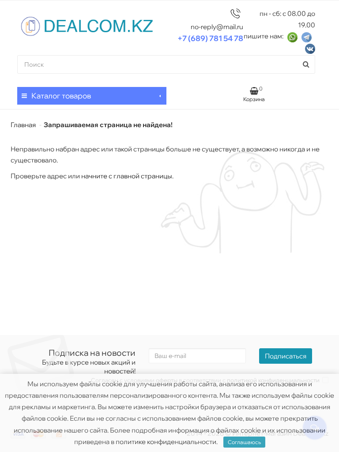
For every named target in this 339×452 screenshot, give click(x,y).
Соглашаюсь (244, 442)
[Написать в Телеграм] (306, 36)
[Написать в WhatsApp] (292, 36)
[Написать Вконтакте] (310, 48)
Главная (23, 125)
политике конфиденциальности (166, 441)
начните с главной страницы (126, 176)
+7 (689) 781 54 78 (210, 38)
